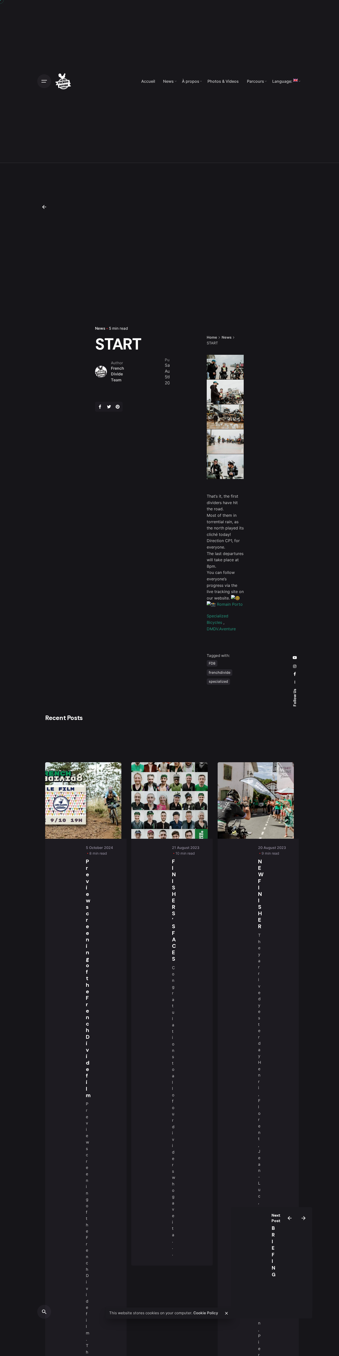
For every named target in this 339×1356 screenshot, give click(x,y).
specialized (218, 681)
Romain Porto (230, 604)
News (100, 328)
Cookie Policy (205, 1313)
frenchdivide (219, 672)
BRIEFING (273, 1251)
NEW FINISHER (260, 894)
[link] (221, 628)
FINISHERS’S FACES (174, 910)
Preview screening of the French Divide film (88, 978)
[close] (226, 1313)
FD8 (212, 663)
